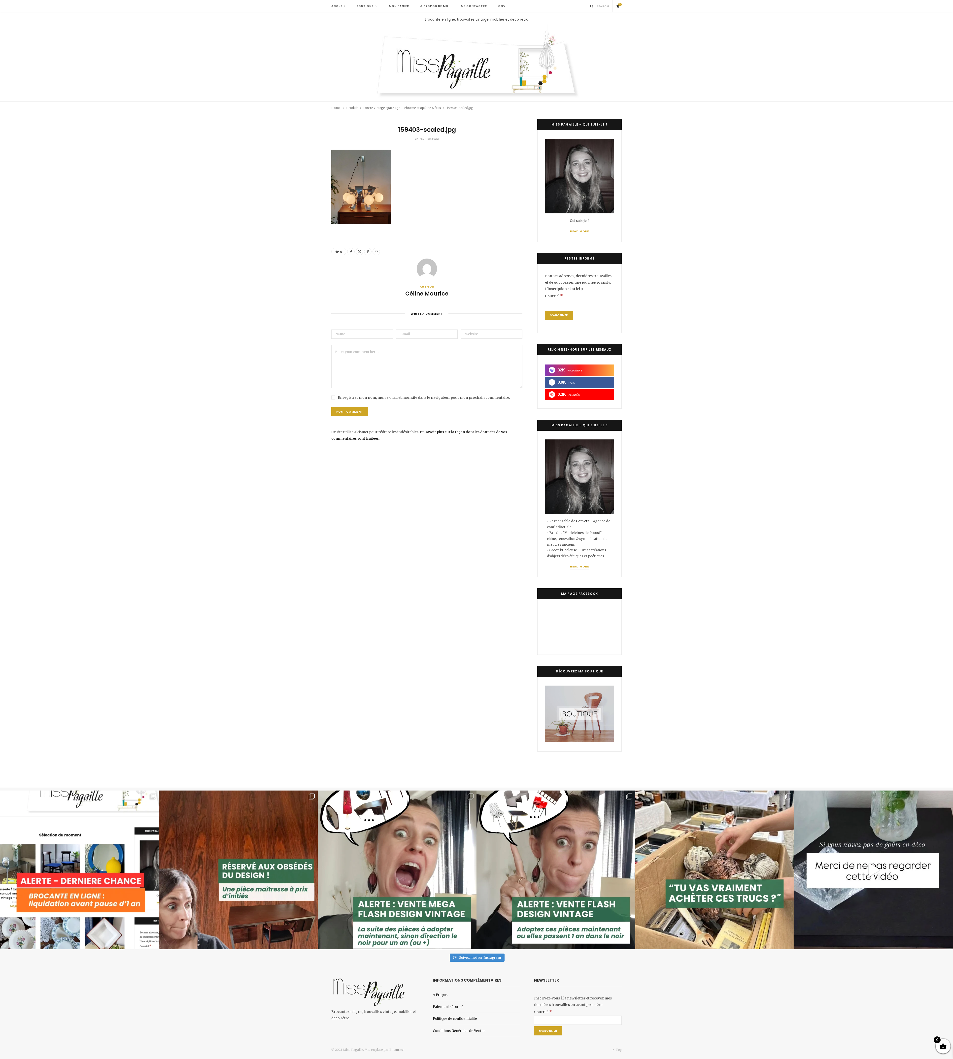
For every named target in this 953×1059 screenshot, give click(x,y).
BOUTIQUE (365, 6)
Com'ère (583, 521)
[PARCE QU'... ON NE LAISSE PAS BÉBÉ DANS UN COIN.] (555, 870)
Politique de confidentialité (455, 1019)
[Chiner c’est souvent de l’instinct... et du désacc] (714, 870)
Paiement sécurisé (448, 1007)
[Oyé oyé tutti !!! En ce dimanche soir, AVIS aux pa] (238, 870)
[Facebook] (351, 251)
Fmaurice (396, 1050)
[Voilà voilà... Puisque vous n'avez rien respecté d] (873, 870)
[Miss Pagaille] (476, 62)
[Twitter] (359, 251)
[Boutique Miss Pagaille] (579, 740)
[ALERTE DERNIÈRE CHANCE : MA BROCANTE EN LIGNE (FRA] (79, 870)
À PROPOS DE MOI (435, 6)
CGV (502, 6)
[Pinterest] (368, 251)
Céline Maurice (426, 294)
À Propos (440, 995)
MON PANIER (399, 6)
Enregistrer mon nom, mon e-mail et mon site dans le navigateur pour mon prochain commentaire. (424, 397)
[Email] (376, 251)
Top (618, 1050)
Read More (579, 231)
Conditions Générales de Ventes (459, 1031)
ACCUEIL (338, 6)
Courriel (554, 296)
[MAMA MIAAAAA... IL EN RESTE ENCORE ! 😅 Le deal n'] (397, 870)
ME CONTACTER (474, 6)
